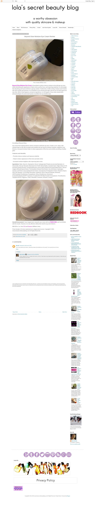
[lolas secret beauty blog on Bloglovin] (74, 221)
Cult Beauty (73, 52)
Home (13, 27)
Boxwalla (73, 45)
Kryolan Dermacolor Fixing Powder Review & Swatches (76, 251)
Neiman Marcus (74, 73)
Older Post (64, 312)
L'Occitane (73, 63)
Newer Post (15, 312)
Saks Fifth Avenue (74, 81)
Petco (72, 78)
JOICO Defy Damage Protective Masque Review (75, 240)
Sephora (73, 84)
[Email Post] (29, 234)
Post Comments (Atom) (22, 314)
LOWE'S (73, 67)
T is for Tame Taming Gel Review (78, 400)
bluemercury (73, 43)
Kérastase (73, 61)
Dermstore (73, 54)
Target (72, 92)
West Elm (73, 101)
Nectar (72, 72)
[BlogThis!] (32, 234)
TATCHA (73, 93)
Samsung (73, 82)
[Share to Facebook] (35, 234)
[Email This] (31, 234)
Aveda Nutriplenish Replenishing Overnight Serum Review (76, 244)
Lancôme (73, 64)
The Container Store (75, 95)
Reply (17, 249)
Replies (18, 251)
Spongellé (73, 88)
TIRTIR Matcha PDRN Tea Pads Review (79, 386)
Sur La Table (73, 90)
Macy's (72, 69)
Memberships (71, 27)
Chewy (72, 48)
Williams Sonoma (74, 104)
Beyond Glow (18, 236)
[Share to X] (34, 234)
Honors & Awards (62, 27)
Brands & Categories (17, 29)
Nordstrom (73, 75)
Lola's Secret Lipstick (46, 27)
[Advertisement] (39, 299)
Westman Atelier (74, 102)
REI (72, 79)
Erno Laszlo (73, 55)
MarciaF (17, 245)
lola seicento (22, 254)
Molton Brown (74, 70)
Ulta (72, 98)
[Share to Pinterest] (36, 234)
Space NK (73, 87)
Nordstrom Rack (74, 76)
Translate (75, 164)
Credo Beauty (74, 51)
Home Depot (73, 60)
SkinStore (73, 86)
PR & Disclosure (24, 27)
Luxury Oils (55, 27)
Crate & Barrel (74, 49)
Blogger (68, 496)
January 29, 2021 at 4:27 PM (25, 245)
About (18, 27)
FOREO (72, 58)
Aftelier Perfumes (74, 35)
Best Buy (73, 40)
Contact (38, 27)
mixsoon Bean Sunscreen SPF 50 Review (79, 260)
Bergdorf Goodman (75, 38)
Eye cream (23, 236)
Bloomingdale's (74, 41)
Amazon (73, 37)
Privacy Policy (32, 27)
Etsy (72, 57)
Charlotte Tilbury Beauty (76, 46)
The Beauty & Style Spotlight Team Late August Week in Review (76, 247)
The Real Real (74, 96)
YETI (72, 105)
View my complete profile (75, 444)
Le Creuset (73, 66)
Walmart (73, 99)
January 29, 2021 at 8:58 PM (33, 254)
